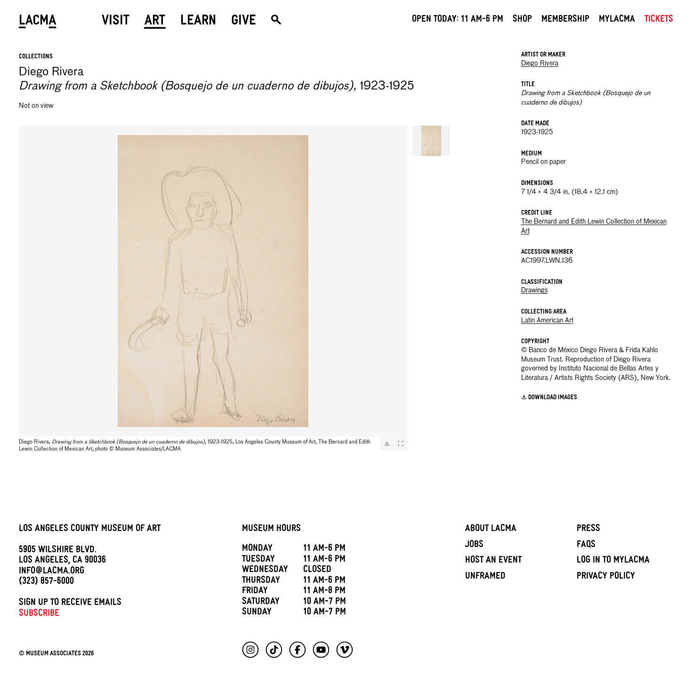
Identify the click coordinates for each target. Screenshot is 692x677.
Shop (522, 20)
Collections (36, 57)
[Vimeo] (344, 649)
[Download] (387, 443)
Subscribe (39, 614)
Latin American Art (547, 320)
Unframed (485, 577)
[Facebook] (297, 649)
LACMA (37, 22)
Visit (115, 22)
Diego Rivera (539, 63)
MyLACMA (617, 20)
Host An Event (493, 561)
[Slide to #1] (431, 141)
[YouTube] (321, 649)
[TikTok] (274, 649)
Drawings (534, 290)
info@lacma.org (51, 572)
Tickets (658, 20)
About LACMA (490, 529)
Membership (565, 20)
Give (243, 22)
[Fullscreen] (400, 443)
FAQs (586, 545)
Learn (198, 22)
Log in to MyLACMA (613, 561)
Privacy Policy (606, 577)
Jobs (474, 545)
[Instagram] (250, 649)
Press (588, 529)
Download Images (552, 398)
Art (155, 22)
